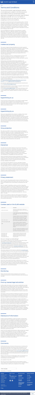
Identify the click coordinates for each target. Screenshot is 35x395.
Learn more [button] (3, 394)
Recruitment (30, 382)
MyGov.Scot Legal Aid (29, 385)
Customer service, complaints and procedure (21, 383)
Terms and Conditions (20, 380)
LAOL (29, 375)
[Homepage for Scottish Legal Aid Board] (9, 2)
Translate (9, 370)
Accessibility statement (20, 376)
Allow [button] (33, 393)
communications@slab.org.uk (10, 84)
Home (2, 5)
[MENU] (33, 2)
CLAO (29, 378)
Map (2, 388)
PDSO (29, 380)
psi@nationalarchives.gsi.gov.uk (14, 81)
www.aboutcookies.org (6, 242)
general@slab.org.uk (13, 376)
